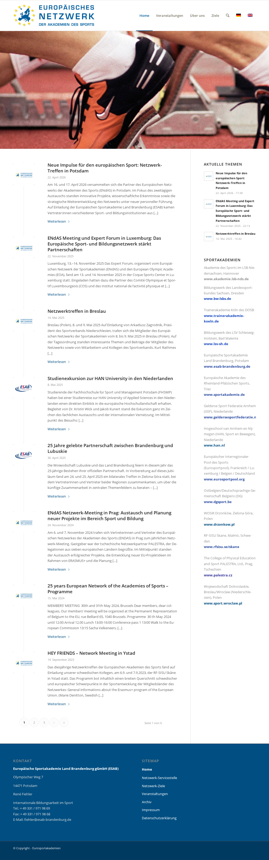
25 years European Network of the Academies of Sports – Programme (108, 589)
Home (147, 769)
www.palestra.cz (218, 575)
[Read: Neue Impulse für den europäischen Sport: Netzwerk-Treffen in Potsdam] (208, 176)
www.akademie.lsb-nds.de (226, 279)
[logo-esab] (23, 387)
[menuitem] (144, 15)
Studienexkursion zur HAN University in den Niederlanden (110, 378)
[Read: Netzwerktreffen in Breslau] (208, 236)
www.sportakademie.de (224, 394)
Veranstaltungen (155, 793)
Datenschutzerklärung (159, 818)
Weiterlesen (57, 221)
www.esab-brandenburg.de (227, 366)
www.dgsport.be (218, 501)
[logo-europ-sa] (23, 174)
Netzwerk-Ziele (153, 786)
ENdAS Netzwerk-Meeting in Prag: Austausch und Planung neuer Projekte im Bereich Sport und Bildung (109, 515)
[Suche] (228, 15)
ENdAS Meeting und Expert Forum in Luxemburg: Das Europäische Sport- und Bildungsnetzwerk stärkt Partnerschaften (104, 244)
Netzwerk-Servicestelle (159, 777)
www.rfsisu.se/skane (221, 546)
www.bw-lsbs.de (217, 298)
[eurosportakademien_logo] (53, 15)
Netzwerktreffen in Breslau (77, 311)
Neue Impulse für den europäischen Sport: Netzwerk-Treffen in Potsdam (105, 168)
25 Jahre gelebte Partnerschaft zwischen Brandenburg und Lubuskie (110, 448)
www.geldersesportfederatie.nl (230, 417)
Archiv (147, 802)
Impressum (151, 809)
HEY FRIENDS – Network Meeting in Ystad (91, 653)
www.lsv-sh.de (216, 343)
